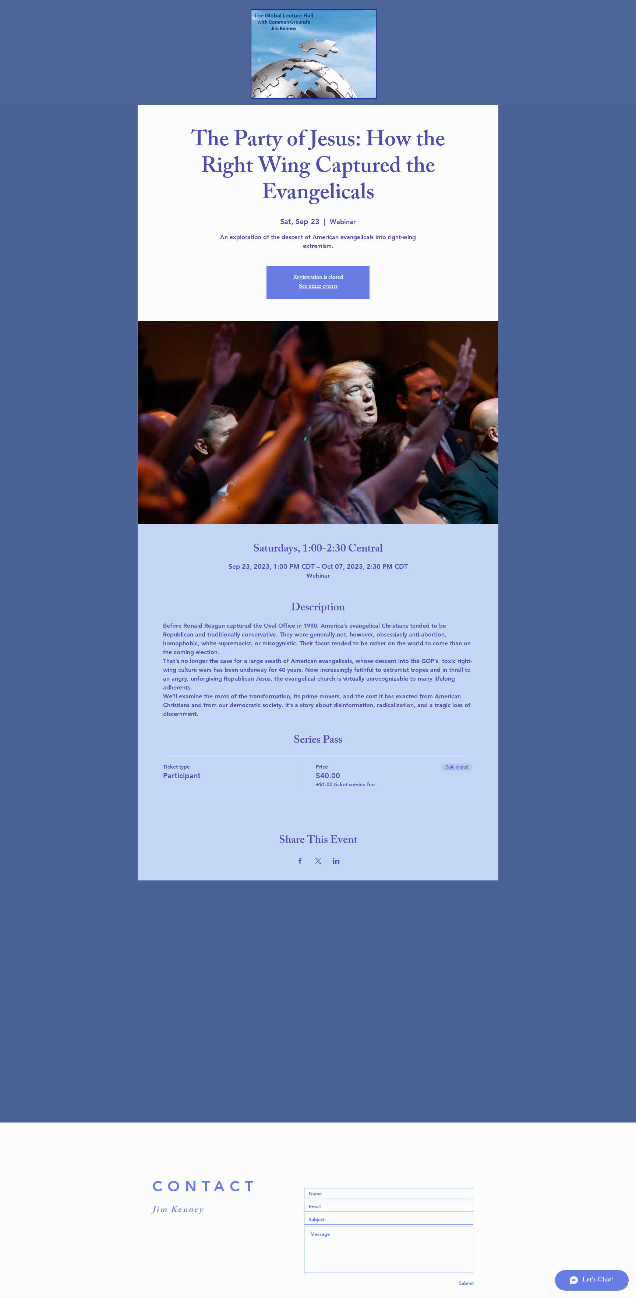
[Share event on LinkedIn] (336, 861)
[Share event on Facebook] (300, 861)
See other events (318, 286)
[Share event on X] (318, 861)
